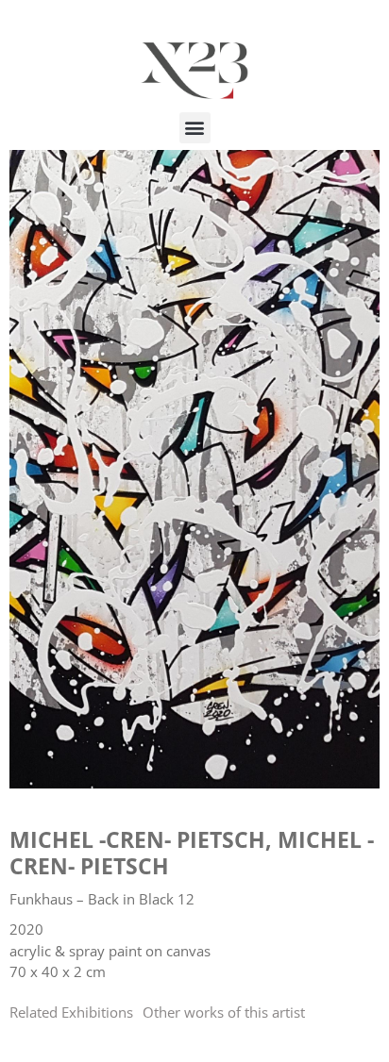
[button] (195, 127)
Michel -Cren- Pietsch (137, 839)
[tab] (71, 1012)
